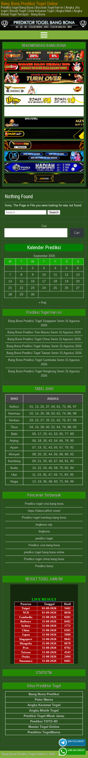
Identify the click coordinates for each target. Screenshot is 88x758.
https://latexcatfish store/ (44, 510)
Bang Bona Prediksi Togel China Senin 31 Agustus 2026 (44, 339)
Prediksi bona (44, 566)
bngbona (44, 531)
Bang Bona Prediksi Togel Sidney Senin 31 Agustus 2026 (44, 346)
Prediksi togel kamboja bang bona (44, 517)
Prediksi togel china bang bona (44, 559)
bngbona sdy (44, 524)
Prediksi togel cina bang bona (44, 503)
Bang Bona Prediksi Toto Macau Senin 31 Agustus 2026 (44, 332)
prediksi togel (44, 538)
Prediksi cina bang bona (44, 545)
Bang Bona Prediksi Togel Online (29, 3)
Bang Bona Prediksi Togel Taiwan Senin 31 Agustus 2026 (44, 353)
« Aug (42, 302)
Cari (44, 226)
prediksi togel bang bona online (44, 552)
